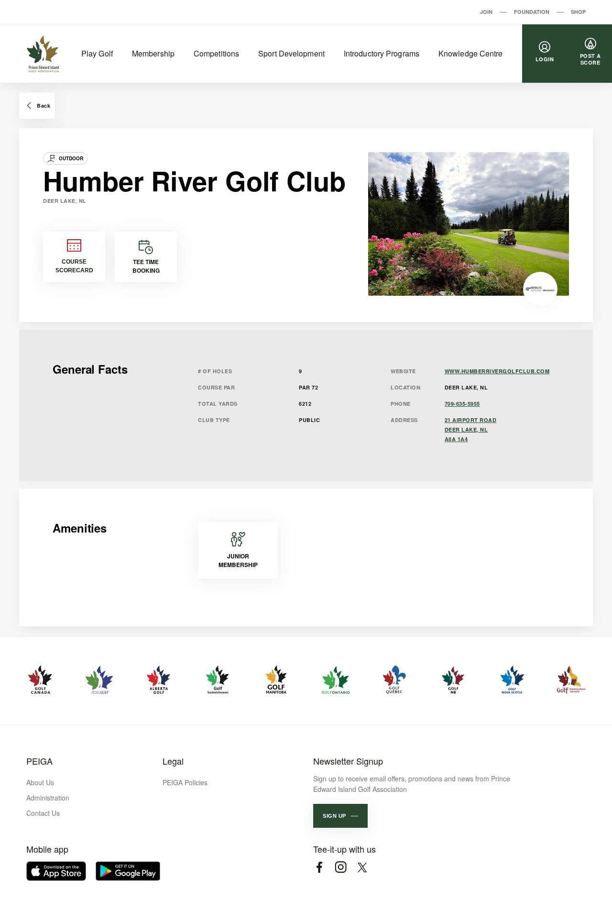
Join (486, 11)
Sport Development (291, 53)
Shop (578, 11)
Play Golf (97, 53)
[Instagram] (341, 867)
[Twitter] (362, 867)
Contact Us (43, 813)
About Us (40, 782)
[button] (340, 816)
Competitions (216, 53)
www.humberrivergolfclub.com (497, 371)
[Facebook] (319, 867)
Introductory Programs (381, 53)
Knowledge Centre (470, 53)
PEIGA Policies (185, 782)
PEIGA (39, 761)
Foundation (531, 11)
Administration (47, 797)
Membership (153, 53)
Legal (173, 761)
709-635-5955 (462, 403)
